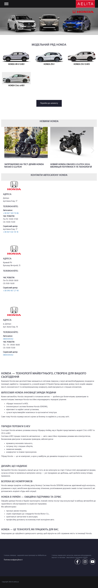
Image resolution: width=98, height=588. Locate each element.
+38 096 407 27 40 (11, 291)
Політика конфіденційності (13, 560)
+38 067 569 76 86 (11, 213)
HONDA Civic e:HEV (16, 85)
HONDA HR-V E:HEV (16, 64)
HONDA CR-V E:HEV (82, 64)
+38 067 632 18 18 (10, 232)
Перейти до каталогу (49, 103)
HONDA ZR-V (49, 64)
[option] (26, 150)
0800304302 (8, 339)
